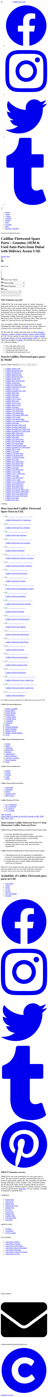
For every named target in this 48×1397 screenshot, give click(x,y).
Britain (42, 334)
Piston (7, 725)
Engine (7, 744)
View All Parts (6, 814)
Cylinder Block (10, 719)
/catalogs (20, 340)
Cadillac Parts (10, 1216)
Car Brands (9, 1231)
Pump (7, 762)
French (37, 334)
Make (6, 283)
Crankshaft (9, 721)
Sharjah (42, 336)
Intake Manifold (11, 729)
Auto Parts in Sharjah (12, 1244)
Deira (35, 338)
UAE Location (10, 1233)
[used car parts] (24, 944)
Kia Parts (8, 1210)
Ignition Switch (10, 731)
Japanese (41, 332)
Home (7, 212)
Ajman (12, 338)
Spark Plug (9, 788)
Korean (31, 334)
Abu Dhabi (5, 338)
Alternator (9, 748)
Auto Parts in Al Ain (12, 1254)
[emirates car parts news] (24, 1045)
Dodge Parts (9, 1208)
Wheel (7, 779)
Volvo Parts (9, 1202)
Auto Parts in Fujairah (13, 1250)
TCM (7, 735)
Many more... (10, 796)
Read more (22, 1189)
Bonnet (7, 771)
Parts (7, 222)
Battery (7, 746)
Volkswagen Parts (11, 1206)
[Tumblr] (26, 204)
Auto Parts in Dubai (12, 1242)
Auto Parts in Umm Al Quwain (16, 1252)
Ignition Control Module (14, 733)
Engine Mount (10, 713)
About (7, 214)
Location (8, 224)
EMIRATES (19, 2)
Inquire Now (5, 256)
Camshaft (8, 723)
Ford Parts (9, 1220)
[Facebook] (26, 46)
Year (5, 289)
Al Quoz (18, 338)
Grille (7, 777)
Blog (7, 226)
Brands (7, 220)
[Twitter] (26, 137)
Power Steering (10, 760)
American (4, 334)
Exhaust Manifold (11, 727)
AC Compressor (11, 804)
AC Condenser (10, 806)
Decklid (8, 775)
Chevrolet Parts (10, 1218)
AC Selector (9, 808)
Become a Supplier (12, 228)
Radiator (8, 752)
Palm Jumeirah (27, 338)
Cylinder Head (10, 717)
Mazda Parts (9, 1214)
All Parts (8, 1229)
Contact (8, 216)
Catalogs (8, 218)
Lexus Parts (9, 1212)
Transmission (10, 754)
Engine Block (10, 711)
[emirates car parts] (24, 1119)
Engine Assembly (11, 709)
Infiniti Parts (9, 1204)
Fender (7, 773)
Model (6, 286)
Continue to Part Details (10, 295)
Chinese (18, 334)
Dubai (36, 336)
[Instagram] (26, 94)
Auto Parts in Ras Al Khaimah (16, 1248)
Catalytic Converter (12, 758)
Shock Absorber (11, 756)
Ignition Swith (10, 794)
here (26, 326)
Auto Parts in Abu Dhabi (14, 1246)
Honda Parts (9, 1200)
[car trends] (24, 998)
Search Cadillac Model (9, 365)
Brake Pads (9, 750)
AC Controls (9, 811)
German (11, 334)
